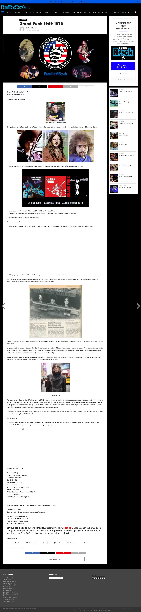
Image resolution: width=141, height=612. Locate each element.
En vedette (22, 548)
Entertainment (8, 588)
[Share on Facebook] (24, 86)
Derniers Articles (104, 610)
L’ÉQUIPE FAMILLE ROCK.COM (81, 610)
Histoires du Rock (119, 12)
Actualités (19, 12)
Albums (39, 12)
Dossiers (48, 12)
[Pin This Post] (55, 86)
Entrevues (6, 590)
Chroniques (65, 12)
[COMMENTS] (86, 86)
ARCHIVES (92, 12)
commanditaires (8, 585)
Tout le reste (7, 601)
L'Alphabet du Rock (9, 594)
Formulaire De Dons (112, 609)
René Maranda (32, 28)
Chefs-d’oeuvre (104, 12)
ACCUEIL (10, 12)
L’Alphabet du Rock (80, 12)
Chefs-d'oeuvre (8, 581)
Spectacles (30, 12)
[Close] (137, 1)
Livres (56, 12)
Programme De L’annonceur (87, 609)
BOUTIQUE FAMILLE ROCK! (128, 609)
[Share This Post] (39, 86)
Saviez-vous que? (9, 597)
